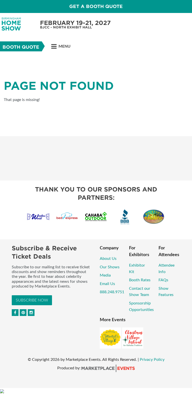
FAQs (163, 280)
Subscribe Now (32, 300)
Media (105, 275)
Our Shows (110, 267)
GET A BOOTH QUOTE (96, 6)
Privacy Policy (152, 360)
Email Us (107, 284)
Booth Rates (139, 280)
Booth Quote (20, 47)
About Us (108, 259)
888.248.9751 (112, 292)
